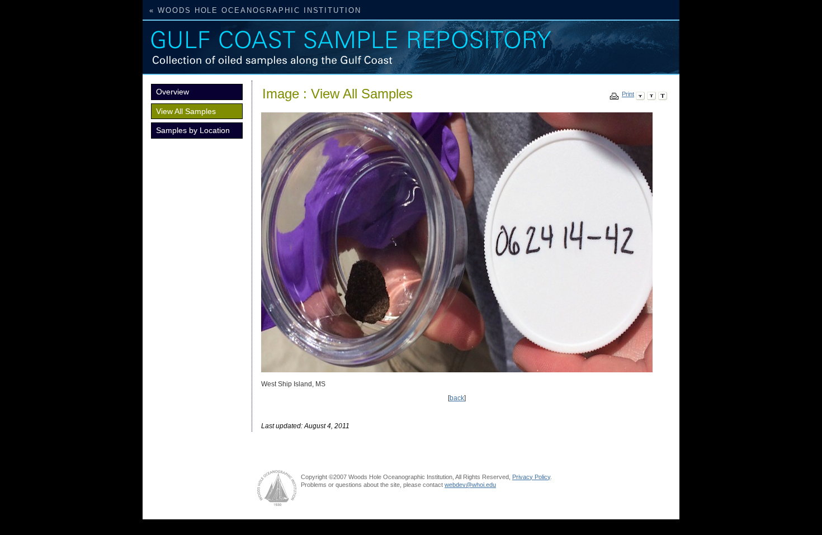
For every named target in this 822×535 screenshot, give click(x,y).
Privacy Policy (531, 477)
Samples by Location (193, 130)
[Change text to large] (662, 94)
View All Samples (186, 111)
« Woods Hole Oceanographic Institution (255, 10)
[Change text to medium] (651, 94)
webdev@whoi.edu (470, 484)
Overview (172, 91)
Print (628, 94)
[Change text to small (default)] (640, 94)
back (457, 398)
